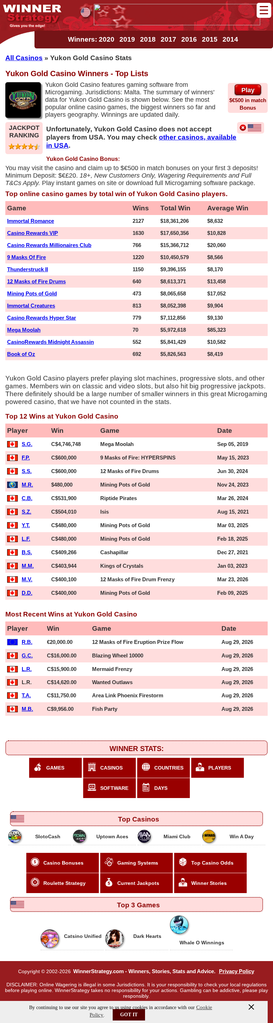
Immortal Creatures (31, 306)
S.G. (27, 444)
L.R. (27, 669)
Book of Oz (21, 354)
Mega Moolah (24, 330)
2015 (210, 39)
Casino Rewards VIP (32, 233)
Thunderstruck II (27, 269)
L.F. (26, 539)
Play (248, 90)
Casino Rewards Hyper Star (41, 318)
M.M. (28, 566)
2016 (189, 39)
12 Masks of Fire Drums (36, 281)
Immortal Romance (30, 221)
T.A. (26, 695)
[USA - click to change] (85, 12)
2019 (127, 39)
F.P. (26, 458)
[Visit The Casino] (177, 23)
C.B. (27, 498)
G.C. (27, 655)
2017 (168, 39)
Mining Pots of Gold (32, 293)
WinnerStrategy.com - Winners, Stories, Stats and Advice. (144, 971)
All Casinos (24, 58)
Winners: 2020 (91, 39)
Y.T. (26, 525)
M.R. (27, 485)
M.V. (27, 579)
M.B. (27, 709)
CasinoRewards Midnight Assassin (50, 342)
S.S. (27, 471)
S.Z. (26, 512)
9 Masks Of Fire (26, 257)
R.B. (27, 642)
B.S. (27, 552)
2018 (148, 39)
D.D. (27, 593)
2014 (230, 39)
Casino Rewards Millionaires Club (49, 245)
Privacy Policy (236, 971)
